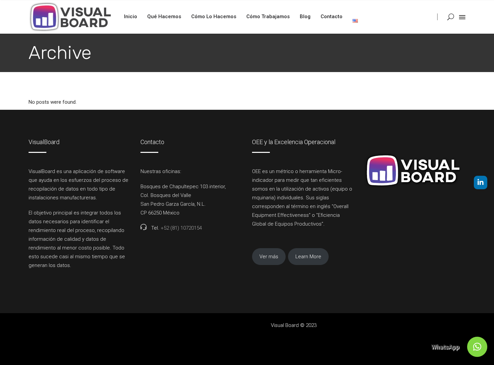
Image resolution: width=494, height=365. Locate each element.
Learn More (308, 257)
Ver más (268, 257)
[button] (477, 347)
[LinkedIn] (480, 182)
